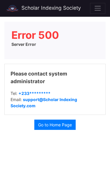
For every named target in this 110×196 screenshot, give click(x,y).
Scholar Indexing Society (50, 8)
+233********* (34, 93)
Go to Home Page (55, 124)
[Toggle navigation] (97, 8)
